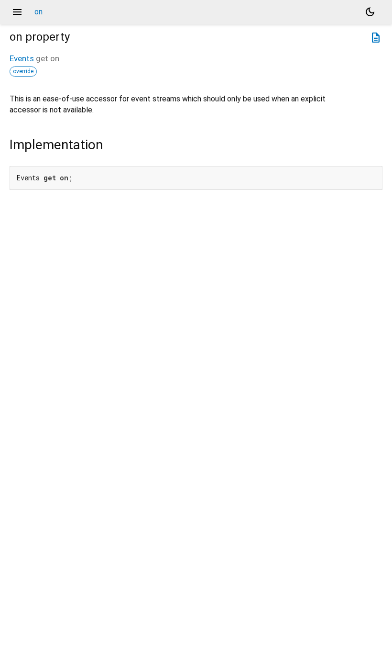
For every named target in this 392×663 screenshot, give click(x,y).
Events (22, 58)
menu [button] (17, 12)
